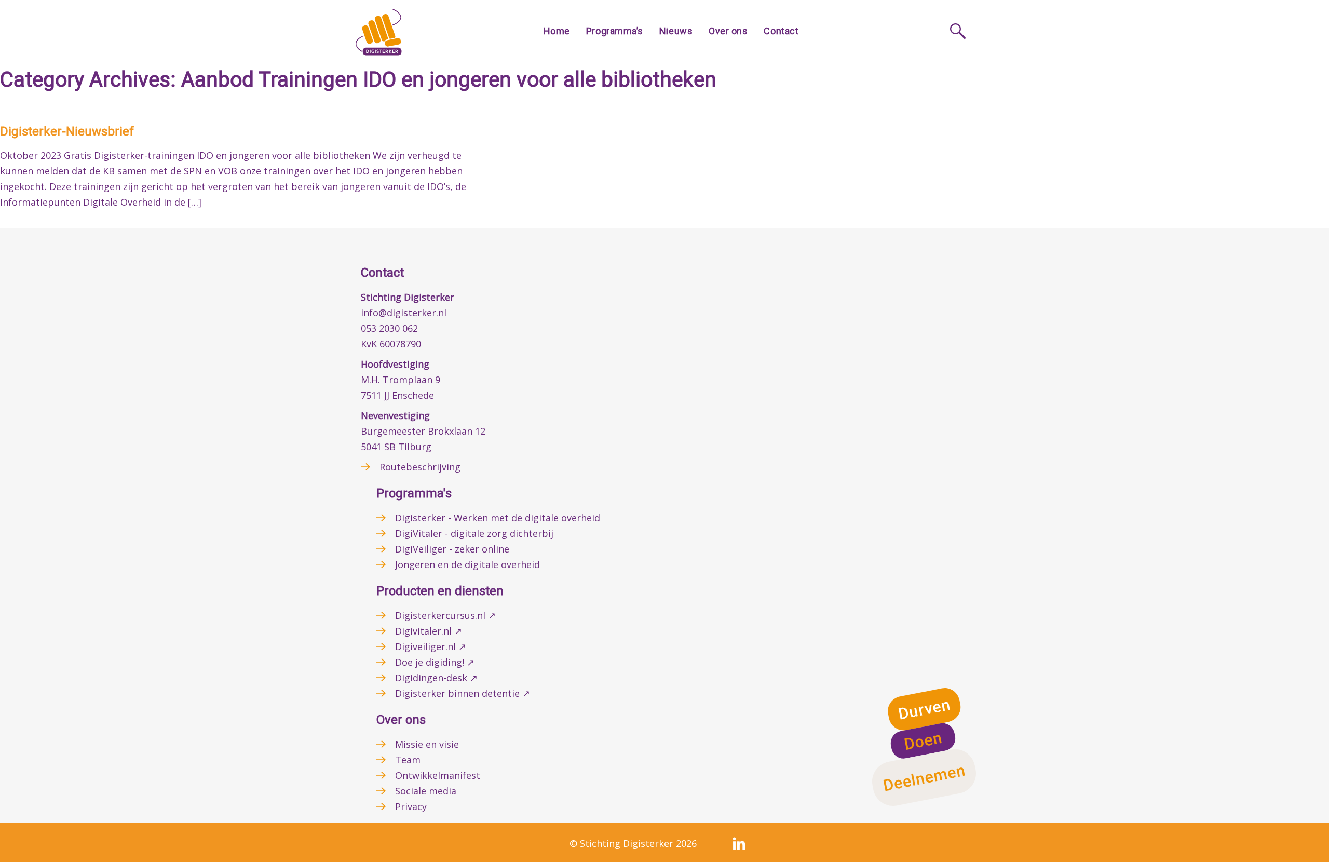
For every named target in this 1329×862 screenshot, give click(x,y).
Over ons (728, 30)
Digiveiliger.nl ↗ (430, 646)
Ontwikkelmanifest (437, 775)
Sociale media (425, 791)
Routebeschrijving (419, 467)
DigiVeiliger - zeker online (452, 549)
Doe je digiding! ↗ (434, 662)
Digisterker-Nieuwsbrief (67, 131)
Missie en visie (427, 744)
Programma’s (614, 30)
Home (557, 30)
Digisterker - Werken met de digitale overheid (497, 517)
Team (408, 759)
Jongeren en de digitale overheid (467, 564)
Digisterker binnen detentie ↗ (462, 693)
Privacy (411, 806)
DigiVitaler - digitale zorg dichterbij (474, 533)
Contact (781, 30)
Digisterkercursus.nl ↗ (445, 615)
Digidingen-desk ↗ (436, 677)
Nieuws (676, 30)
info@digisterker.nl (403, 312)
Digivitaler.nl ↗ (428, 631)
